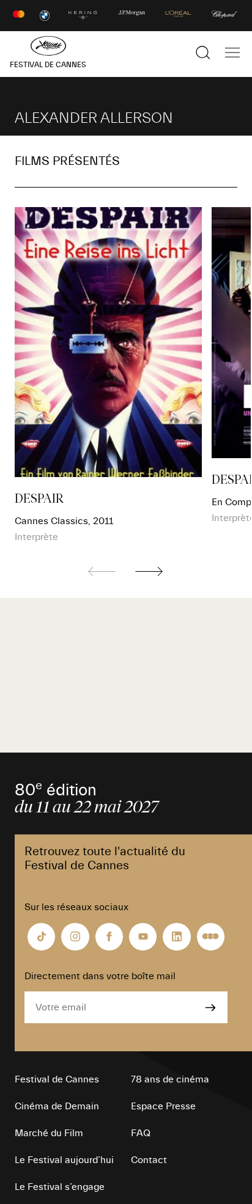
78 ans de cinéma (170, 1079)
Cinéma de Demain (57, 1106)
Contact (149, 1160)
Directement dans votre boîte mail (100, 976)
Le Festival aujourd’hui (64, 1160)
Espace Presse (163, 1106)
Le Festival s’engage (60, 1186)
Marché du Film (49, 1133)
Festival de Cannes (57, 1079)
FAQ (140, 1133)
